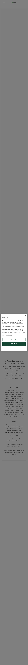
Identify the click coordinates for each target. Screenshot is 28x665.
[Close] (25, 316)
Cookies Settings (14, 347)
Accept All (14, 343)
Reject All (14, 339)
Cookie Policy (9, 335)
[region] (14, 332)
